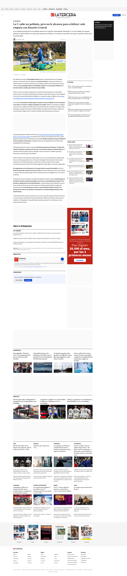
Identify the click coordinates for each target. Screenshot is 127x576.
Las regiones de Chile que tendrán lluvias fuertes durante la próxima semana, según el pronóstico (62, 448)
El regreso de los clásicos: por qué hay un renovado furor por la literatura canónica (41, 509)
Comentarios (23, 74)
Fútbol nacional (16, 249)
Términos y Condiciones (29, 266)
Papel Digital (59, 9)
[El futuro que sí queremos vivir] (42, 462)
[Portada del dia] (80, 235)
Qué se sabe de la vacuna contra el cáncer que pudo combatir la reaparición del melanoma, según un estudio (83, 357)
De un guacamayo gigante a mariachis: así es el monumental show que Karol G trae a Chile (79, 115)
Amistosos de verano (25, 249)
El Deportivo (29, 9)
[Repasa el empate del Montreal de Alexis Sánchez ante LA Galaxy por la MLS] (89, 167)
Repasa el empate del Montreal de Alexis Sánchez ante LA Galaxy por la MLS (77, 167)
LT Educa (66, 9)
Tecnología (22, 9)
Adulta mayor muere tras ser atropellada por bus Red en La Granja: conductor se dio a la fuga (80, 98)
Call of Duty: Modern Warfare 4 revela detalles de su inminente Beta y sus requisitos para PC (22, 516)
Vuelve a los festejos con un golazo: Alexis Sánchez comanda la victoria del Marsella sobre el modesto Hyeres (38, 243)
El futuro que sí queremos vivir (41, 446)
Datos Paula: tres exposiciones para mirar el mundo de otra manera (82, 515)
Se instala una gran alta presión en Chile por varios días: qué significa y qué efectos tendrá (63, 356)
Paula (75, 485)
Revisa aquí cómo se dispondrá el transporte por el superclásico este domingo (25, 401)
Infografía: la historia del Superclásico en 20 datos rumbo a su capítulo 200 (83, 470)
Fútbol (20, 248)
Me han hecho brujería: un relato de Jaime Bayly (42, 515)
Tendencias (57, 443)
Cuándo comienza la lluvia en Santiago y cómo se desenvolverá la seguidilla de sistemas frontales (62, 471)
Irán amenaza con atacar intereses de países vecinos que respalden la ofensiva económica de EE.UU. (79, 104)
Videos (39, 9)
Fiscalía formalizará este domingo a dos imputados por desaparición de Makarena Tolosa (22, 478)
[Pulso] (33, 540)
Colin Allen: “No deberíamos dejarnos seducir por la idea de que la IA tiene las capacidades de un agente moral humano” (63, 479)
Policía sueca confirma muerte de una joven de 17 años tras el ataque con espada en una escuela (80, 110)
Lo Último (45, 9)
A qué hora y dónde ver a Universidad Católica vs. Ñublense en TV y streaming (52, 401)
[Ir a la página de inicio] (63, 15)
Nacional (12, 9)
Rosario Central (27, 248)
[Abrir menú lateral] (2, 15)
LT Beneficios (52, 9)
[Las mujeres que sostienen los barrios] (83, 499)
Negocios (17, 9)
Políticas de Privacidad (38, 266)
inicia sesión (18, 280)
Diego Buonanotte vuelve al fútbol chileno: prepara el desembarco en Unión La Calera (36, 238)
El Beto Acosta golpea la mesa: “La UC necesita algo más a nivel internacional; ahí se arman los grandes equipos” (82, 479)
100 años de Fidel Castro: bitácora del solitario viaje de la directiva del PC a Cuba (79, 92)
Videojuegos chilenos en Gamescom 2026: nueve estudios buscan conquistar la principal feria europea (22, 490)
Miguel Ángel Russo (59, 248)
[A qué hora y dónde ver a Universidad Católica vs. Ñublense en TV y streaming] (53, 412)
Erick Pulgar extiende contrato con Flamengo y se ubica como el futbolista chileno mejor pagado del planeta (77, 160)
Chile (14, 443)
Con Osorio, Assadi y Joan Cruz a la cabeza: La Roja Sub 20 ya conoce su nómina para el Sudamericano (37, 233)
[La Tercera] (19, 540)
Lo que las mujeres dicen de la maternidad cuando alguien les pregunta (81, 509)
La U (23, 248)
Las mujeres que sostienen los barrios (83, 488)
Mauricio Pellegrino (50, 248)
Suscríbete (28, 280)
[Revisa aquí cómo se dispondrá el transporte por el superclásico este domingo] (26, 412)
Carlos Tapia (21, 39)
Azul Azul (43, 248)
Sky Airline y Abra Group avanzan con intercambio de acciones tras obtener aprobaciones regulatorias (42, 471)
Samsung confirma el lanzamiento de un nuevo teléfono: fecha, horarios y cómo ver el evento (22, 509)
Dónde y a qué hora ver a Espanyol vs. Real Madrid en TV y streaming (80, 400)
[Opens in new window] (46, 540)
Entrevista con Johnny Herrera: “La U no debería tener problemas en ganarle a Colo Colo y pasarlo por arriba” (77, 153)
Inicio (2, 9)
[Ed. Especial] (60, 540)
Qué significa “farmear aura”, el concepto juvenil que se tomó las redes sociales (21, 356)
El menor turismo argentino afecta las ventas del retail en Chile (42, 477)
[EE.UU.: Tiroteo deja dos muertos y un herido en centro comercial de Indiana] (63, 499)
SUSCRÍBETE (80, 260)
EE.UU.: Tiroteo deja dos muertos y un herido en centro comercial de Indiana (80, 87)
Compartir (16, 74)
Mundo (34, 9)
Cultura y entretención (39, 485)
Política (6, 9)
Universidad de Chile (36, 248)
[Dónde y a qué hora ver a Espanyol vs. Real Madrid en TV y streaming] (80, 412)
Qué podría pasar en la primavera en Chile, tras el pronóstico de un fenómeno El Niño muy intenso (42, 356)
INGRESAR (124, 15)
